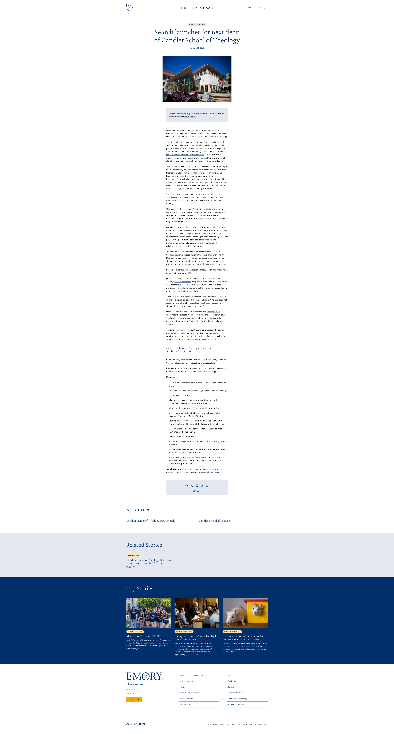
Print (198, 491)
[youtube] (140, 724)
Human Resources (235, 693)
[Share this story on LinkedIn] (197, 485)
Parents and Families (236, 704)
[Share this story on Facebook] (186, 485)
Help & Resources (186, 699)
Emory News (197, 7)
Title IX (234, 724)
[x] (131, 724)
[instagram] (135, 724)
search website (190, 117)
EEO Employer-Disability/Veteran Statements (252, 724)
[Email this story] (207, 485)
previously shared (183, 281)
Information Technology (237, 699)
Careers (231, 687)
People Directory (185, 704)
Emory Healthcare (186, 681)
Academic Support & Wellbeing (191, 675)
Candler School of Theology (215, 136)
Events (182, 687)
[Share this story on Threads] (202, 485)
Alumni (230, 675)
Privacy (228, 724)
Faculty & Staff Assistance (189, 693)
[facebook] (127, 724)
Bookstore (232, 681)
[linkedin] (144, 724)
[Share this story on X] (192, 485)
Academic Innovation (197, 24)
